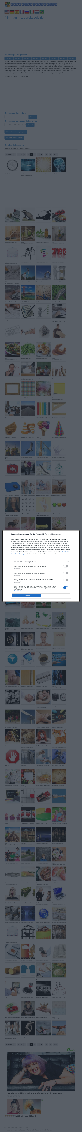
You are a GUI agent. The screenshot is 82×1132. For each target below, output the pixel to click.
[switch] (65, 566)
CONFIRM (26, 595)
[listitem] (41, 562)
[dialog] (41, 566)
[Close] (76, 534)
